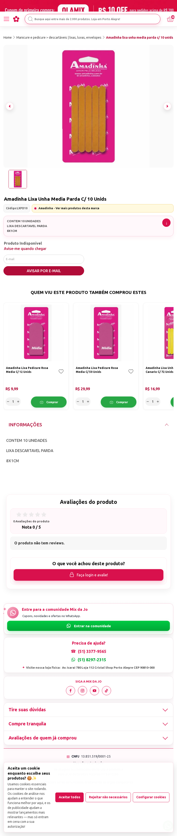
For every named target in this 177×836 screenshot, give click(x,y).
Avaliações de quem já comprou (43, 737)
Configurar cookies (151, 797)
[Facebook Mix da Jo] (70, 690)
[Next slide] (167, 106)
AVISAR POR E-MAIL (44, 271)
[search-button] (30, 19)
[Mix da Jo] (16, 19)
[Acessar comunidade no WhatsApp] (88, 626)
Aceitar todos (69, 797)
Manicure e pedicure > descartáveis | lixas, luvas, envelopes (58, 37)
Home (7, 37)
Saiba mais (166, 222)
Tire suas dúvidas (27, 709)
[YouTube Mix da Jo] (94, 690)
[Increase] (18, 401)
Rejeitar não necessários (108, 797)
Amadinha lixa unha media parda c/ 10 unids (139, 37)
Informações (25, 424)
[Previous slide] (10, 106)
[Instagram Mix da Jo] (82, 690)
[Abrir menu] (6, 19)
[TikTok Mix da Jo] (106, 690)
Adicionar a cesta (49, 402)
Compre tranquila (27, 723)
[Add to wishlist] (61, 374)
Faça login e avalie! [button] (92, 575)
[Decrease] (8, 401)
